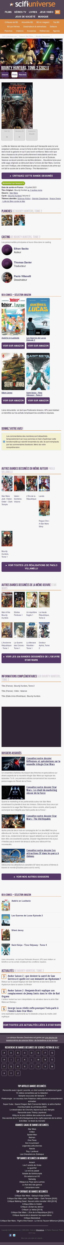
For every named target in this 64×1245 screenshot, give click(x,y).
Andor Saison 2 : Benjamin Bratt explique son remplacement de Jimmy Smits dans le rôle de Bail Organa (31, 993)
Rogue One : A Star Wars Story (44, 523)
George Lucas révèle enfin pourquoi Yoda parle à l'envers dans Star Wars (33, 1009)
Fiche (14, 74)
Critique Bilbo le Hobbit (32, 1204)
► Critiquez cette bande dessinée (31, 175)
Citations (19, 30)
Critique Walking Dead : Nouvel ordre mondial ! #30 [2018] (32, 1201)
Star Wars (14, 192)
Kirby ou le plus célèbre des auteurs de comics (32, 1115)
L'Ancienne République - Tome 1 (6, 645)
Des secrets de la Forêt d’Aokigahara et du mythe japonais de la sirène (32, 1118)
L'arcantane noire (32, 1187)
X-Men (32, 1131)
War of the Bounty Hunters (6, 615)
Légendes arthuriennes (32, 1145)
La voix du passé (32, 1170)
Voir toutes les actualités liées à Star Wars (32, 1024)
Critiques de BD (11, 22)
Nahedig (32, 1179)
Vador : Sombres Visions (18, 499)
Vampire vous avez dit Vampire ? (32, 1095)
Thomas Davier (23, 262)
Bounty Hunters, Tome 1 (5, 554)
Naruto (32, 1148)
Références (44, 30)
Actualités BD (27, 22)
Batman (32, 1137)
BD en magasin (43, 22)
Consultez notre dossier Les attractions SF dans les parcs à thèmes (42, 853)
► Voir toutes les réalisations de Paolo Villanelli (31, 567)
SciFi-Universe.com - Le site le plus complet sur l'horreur (32, 5)
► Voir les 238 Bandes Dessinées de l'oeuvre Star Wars (31, 658)
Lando (41, 496)
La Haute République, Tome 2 (44, 615)
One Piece (32, 1140)
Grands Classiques (40, 198)
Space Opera (55, 198)
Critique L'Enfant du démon (32, 1206)
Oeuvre (5, 74)
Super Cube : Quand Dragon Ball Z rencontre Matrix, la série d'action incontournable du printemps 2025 (32, 1105)
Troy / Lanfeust (32, 1151)
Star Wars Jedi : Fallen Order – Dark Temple (7, 500)
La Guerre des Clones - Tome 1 (19, 645)
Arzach (32, 1162)
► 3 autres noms (35, 190)
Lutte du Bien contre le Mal (13, 201)
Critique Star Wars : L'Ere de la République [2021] (32, 1212)
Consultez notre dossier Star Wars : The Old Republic (41, 817)
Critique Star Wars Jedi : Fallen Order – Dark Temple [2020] (32, 1198)
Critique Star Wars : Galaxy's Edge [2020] (32, 1195)
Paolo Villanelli (22, 276)
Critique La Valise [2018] (32, 1209)
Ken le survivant (32, 1143)
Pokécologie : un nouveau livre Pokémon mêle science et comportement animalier (32, 1099)
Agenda (56, 30)
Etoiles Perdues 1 (18, 613)
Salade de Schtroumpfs (32, 1173)
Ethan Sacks (21, 248)
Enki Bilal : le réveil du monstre (32, 1120)
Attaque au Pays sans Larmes (32, 1181)
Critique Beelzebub (32, 1217)
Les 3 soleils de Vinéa (32, 1165)
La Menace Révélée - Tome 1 (31, 645)
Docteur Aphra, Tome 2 (44, 645)
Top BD (56, 22)
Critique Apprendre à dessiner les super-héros (32, 1215)
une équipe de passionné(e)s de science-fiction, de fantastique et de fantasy (31, 1038)
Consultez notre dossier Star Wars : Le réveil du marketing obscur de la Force (41, 790)
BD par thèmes (13, 26)
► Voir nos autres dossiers (31, 876)
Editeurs (53, 26)
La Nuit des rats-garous (32, 1184)
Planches (8, 30)
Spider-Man (32, 1134)
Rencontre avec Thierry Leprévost (32, 1112)
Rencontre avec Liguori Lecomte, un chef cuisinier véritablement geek (32, 1090)
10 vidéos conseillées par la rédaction (32, 1092)
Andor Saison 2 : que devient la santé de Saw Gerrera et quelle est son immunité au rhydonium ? (34, 977)
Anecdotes (31, 30)
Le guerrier (32, 1167)
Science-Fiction (24, 198)
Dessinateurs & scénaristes (34, 26)
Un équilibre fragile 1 (31, 613)
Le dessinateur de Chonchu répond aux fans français (32, 1109)
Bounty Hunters (14, 195)
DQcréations (40, 1230)
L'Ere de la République (31, 497)
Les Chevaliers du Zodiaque (32, 1154)
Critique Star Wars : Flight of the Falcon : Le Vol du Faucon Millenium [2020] (32, 1220)
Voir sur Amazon (13, 345)
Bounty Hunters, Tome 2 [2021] (25, 68)
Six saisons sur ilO (32, 1176)
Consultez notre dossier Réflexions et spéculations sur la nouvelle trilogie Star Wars (43, 761)
